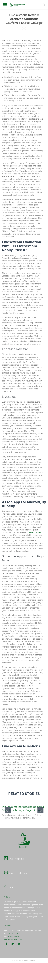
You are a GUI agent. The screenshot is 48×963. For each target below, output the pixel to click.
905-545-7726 (13, 934)
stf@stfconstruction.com (13, 939)
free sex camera (34, 532)
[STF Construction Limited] (26, 4)
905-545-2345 (13, 936)
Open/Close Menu (5, 4)
